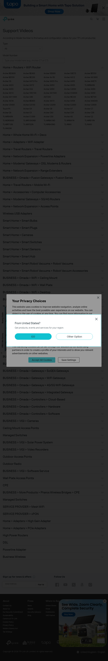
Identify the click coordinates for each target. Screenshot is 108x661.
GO (33, 336)
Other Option (74, 336)
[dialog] (54, 330)
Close (96, 319)
